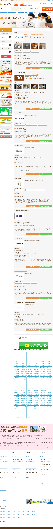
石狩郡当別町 (36, 367)
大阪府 (19, 514)
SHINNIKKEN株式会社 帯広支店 (21, 210)
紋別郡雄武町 (17, 402)
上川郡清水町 (36, 408)
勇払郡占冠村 (49, 388)
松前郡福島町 (17, 369)
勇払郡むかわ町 (29, 404)
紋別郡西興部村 (49, 400)
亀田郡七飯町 (36, 369)
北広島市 (17, 367)
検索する (6, 56)
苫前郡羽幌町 (43, 392)
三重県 (4, 514)
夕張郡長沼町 (30, 381)
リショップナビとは (7, 8)
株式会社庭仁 (17, 178)
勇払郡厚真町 (49, 402)
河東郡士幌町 (49, 406)
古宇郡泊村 (36, 377)
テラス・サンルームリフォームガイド (17, 474)
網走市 (30, 359)
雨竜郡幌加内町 (17, 392)
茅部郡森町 (49, 369)
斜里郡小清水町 (36, 398)
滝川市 (43, 363)
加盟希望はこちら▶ (50, 0)
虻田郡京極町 (49, 375)
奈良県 (28, 514)
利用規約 (1, 133)
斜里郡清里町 (30, 398)
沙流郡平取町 (43, 404)
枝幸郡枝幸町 (49, 394)
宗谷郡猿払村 (30, 394)
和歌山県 (33, 514)
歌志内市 (17, 365)
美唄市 (17, 361)
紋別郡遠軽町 (23, 400)
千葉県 (23, 511)
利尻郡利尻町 (30, 396)
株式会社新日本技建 (19, 113)
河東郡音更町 (43, 406)
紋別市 (43, 361)
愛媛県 (14, 517)
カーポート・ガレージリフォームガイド (45, 471)
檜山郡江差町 (30, 371)
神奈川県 (33, 511)
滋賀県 (9, 514)
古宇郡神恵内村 (42, 377)
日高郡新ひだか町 (36, 406)
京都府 (14, 514)
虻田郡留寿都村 (36, 375)
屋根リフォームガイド (43, 456)
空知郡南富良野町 (43, 388)
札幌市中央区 (23, 352)
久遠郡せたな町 (29, 373)
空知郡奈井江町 (49, 379)
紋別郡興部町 (43, 400)
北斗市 (30, 367)
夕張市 (17, 359)
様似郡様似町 (23, 406)
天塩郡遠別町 (17, 394)
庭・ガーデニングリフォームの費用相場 (45, 461)
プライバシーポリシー (7, 133)
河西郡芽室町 (43, 408)
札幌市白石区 (43, 352)
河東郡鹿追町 (23, 408)
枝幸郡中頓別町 (42, 394)
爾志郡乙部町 (49, 371)
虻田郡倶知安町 (17, 377)
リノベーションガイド (3, 469)
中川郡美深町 (36, 390)
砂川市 (49, 363)
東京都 (28, 511)
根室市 (30, 363)
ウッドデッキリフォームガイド (4, 474)
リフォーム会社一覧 (15, 8)
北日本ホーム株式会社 (19, 72)
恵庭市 (43, 365)
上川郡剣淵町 (23, 390)
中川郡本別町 (31, 12)
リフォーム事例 (22, 8)
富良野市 (29, 365)
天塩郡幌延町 (43, 396)
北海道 (26, 12)
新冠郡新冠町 (49, 404)
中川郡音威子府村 (43, 390)
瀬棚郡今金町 (23, 373)
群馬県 (14, 511)
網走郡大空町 (23, 402)
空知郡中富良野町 (36, 388)
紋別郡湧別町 (30, 400)
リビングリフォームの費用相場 (16, 468)
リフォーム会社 (42, 483)
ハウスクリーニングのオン (20, 271)
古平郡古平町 (17, 379)
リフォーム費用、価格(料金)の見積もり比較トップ (8, 12)
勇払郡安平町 (23, 404)
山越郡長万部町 (23, 371)
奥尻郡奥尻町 (17, 373)
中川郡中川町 (49, 390)
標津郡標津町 (23, 417)
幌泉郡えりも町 (29, 406)
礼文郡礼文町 (23, 396)
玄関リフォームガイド (3, 490)
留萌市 (36, 359)
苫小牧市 (42, 359)
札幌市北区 (30, 352)
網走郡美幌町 (49, 396)
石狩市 (23, 367)
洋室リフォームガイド (29, 474)
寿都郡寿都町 (43, 373)
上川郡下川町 (30, 390)
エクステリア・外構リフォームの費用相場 (17, 461)
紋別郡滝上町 (36, 400)
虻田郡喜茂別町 (42, 375)
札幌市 (17, 352)
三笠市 (23, 363)
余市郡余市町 (30, 379)
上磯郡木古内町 (29, 369)
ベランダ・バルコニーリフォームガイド (45, 466)
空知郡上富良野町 (30, 388)
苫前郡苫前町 (36, 392)
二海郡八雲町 (17, 371)
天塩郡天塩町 (23, 394)
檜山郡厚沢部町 (42, 371)
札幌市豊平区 (49, 352)
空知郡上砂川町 (17, 381)
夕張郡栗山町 (36, 381)
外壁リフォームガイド (15, 456)
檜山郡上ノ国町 (36, 371)
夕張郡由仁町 (23, 381)
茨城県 (4, 511)
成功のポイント (37, 8)
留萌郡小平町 (30, 392)
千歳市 (36, 363)
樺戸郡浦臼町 (49, 381)
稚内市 (49, 359)
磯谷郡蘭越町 (17, 375)
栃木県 (9, 511)
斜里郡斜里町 (23, 398)
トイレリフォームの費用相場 (4, 461)
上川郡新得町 (30, 408)
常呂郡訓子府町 (42, 398)
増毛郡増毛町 (23, 392)
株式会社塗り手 (18, 238)
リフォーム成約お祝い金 (3, 500)
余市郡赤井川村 (36, 379)
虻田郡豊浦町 (30, 402)
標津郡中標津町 (17, 417)
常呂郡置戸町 (49, 398)
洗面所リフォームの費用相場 (30, 461)
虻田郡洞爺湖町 (17, 404)
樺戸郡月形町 (43, 381)
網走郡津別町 (17, 398)
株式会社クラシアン (19, 32)
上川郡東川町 (17, 388)
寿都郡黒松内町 (49, 373)
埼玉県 (19, 511)
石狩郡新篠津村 (42, 367)
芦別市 (23, 361)
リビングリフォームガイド (15, 469)
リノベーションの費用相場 (3, 468)
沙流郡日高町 (36, 404)
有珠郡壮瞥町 (36, 402)
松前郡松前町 (49, 367)
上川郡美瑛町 (23, 388)
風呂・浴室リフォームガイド (30, 456)
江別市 (30, 361)
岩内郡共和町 (23, 377)
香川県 (9, 517)
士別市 (49, 361)
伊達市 (49, 365)
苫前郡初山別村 (49, 392)
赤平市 (36, 361)
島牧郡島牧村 (36, 373)
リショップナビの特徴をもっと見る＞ (47, 447)
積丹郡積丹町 (49, 377)
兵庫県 (23, 514)
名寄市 (17, 363)
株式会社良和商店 (18, 145)
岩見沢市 (23, 359)
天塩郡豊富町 (17, 396)
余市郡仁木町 (23, 379)
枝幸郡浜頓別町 (36, 394)
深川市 (23, 365)
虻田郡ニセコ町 (23, 375)
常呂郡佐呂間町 (17, 400)
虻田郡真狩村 (30, 375)
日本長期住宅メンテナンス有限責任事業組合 (24, 302)
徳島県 (4, 517)
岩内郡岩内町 (30, 377)
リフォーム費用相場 (30, 8)
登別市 (36, 365)
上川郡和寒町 (17, 390)
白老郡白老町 (43, 402)
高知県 (19, 517)
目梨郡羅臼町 (30, 417)
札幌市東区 (36, 352)
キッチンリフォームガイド (3, 456)
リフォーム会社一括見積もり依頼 (47, 9)
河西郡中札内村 (49, 408)
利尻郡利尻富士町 (36, 396)
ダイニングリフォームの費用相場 (31, 468)
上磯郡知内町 (23, 369)
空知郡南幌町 (43, 379)
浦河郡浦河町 (17, 406)
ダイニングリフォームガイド (30, 469)
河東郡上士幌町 (17, 408)
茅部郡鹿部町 (43, 369)
